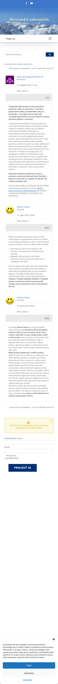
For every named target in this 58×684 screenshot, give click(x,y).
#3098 (47, 318)
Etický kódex (27, 680)
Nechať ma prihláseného (12, 456)
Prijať (29, 665)
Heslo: (7, 447)
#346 (47, 97)
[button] (53, 639)
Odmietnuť (29, 673)
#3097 (47, 228)
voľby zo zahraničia (24, 64)
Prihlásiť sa (22, 467)
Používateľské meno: (13, 438)
